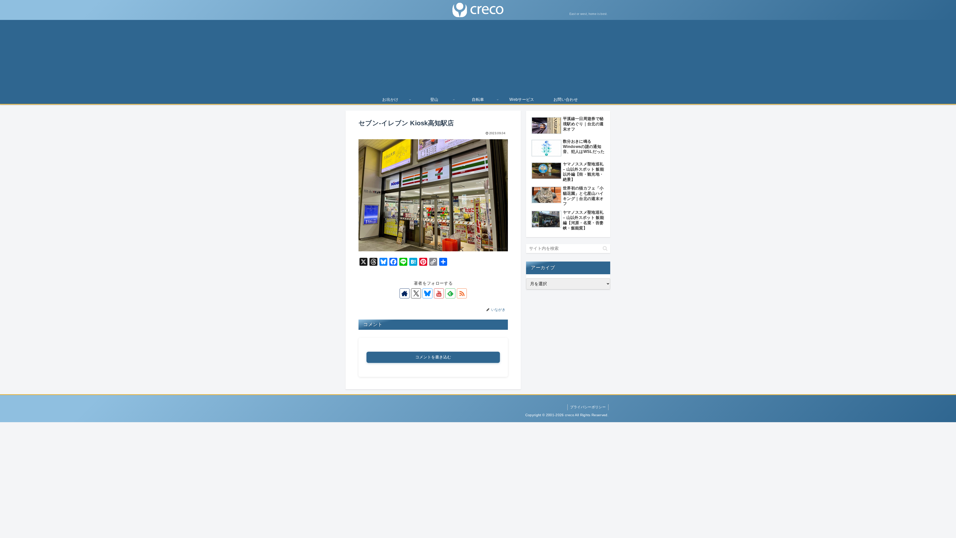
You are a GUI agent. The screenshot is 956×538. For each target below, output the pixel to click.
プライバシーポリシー (588, 407)
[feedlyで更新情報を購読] (450, 293)
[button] (605, 248)
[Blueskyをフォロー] (427, 293)
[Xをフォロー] (416, 293)
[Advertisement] (478, 57)
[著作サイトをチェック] (405, 293)
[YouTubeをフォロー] (439, 293)
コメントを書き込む (433, 357)
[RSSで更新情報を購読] (462, 293)
